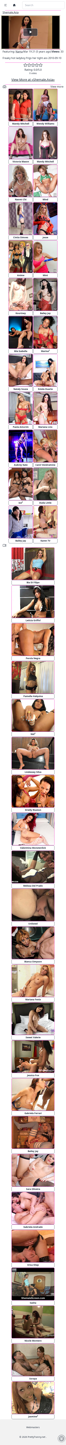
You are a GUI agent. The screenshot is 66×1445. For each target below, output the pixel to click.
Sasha (33, 1302)
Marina (45, 351)
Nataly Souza (20, 389)
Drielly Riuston (33, 809)
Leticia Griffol (33, 620)
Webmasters (33, 1427)
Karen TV (45, 540)
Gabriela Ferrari (33, 1113)
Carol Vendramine (45, 464)
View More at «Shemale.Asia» (33, 79)
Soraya (33, 1378)
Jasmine (33, 1416)
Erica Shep (33, 1264)
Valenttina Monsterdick (33, 847)
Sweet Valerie (33, 1037)
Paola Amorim (21, 426)
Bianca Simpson (33, 961)
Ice (21, 502)
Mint (45, 275)
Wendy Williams (45, 123)
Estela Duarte (45, 389)
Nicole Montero (33, 1340)
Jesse (45, 237)
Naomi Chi (20, 199)
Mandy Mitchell (20, 123)
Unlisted (33, 923)
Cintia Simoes (20, 237)
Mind (45, 199)
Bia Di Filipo (33, 582)
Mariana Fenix (33, 999)
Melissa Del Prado (33, 885)
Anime (20, 275)
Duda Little (45, 502)
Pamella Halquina (33, 696)
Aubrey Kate (21, 464)
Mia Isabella (20, 351)
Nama (19, 51)
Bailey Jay (45, 313)
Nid (33, 734)
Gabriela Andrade (33, 1226)
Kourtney (21, 313)
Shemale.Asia (11, 12)
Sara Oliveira (33, 1189)
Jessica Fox (33, 1075)
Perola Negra (33, 658)
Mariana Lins (45, 426)
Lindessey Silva (33, 772)
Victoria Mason (20, 161)
